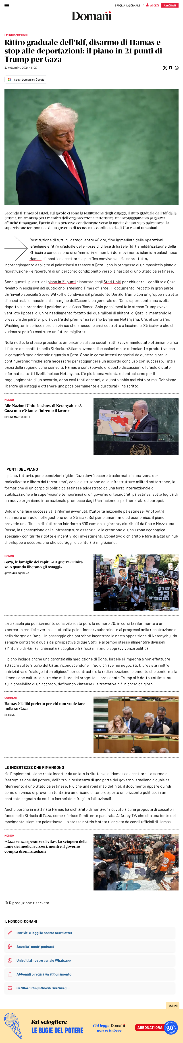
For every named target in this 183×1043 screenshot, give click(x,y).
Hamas (35, 258)
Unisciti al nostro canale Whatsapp (44, 960)
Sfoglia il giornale (127, 5)
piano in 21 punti (62, 281)
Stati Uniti (112, 281)
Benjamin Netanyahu (121, 319)
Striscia (36, 252)
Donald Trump (123, 294)
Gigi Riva (9, 714)
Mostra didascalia (91, 147)
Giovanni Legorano (16, 573)
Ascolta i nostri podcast (35, 946)
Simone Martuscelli (17, 416)
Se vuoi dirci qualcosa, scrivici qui (43, 988)
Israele (122, 246)
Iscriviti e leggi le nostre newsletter (44, 933)
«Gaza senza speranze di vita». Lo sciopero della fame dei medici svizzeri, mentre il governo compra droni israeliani (45, 846)
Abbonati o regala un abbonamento (44, 974)
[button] (164, 68)
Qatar (53, 665)
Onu (123, 300)
